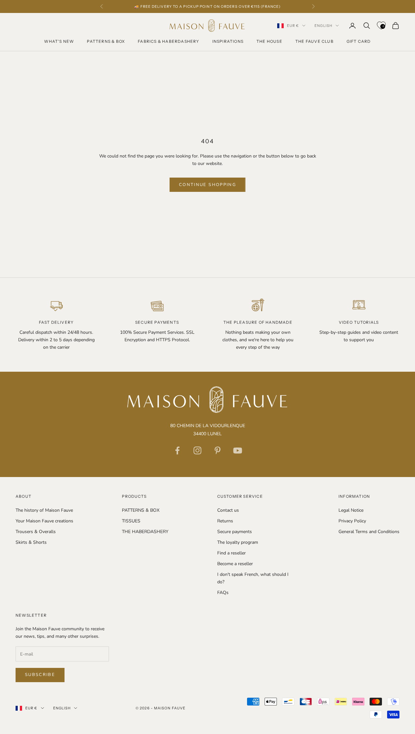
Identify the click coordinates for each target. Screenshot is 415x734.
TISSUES (131, 521)
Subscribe (40, 675)
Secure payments (234, 532)
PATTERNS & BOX (106, 41)
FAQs (223, 592)
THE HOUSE (269, 41)
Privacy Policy (352, 521)
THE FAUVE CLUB (314, 41)
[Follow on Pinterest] (217, 450)
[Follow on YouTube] (238, 450)
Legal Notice (350, 510)
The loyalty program (237, 542)
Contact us (228, 510)
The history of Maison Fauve (44, 510)
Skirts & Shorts (31, 542)
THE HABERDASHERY (145, 532)
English (323, 25)
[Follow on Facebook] (177, 450)
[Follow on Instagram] (197, 450)
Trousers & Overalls (36, 532)
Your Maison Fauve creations (44, 521)
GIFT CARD (359, 41)
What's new (59, 41)
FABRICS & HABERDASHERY (168, 41)
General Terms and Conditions (368, 532)
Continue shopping (207, 185)
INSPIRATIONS (227, 41)
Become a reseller (235, 564)
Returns (225, 521)
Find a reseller (231, 553)
